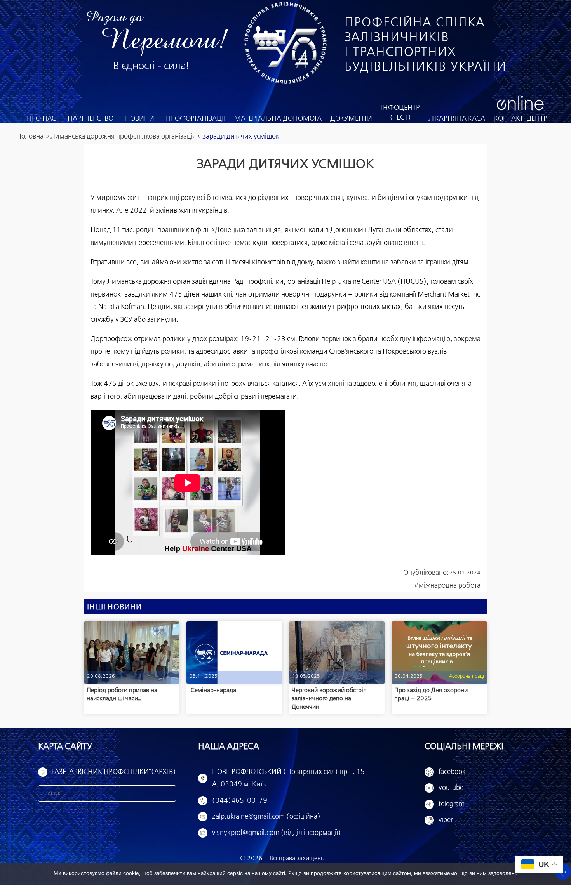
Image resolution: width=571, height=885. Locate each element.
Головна (31, 136)
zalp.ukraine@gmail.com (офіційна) (266, 816)
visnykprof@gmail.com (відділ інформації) (276, 832)
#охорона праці (466, 676)
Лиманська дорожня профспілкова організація (123, 136)
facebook (452, 772)
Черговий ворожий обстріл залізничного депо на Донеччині (329, 698)
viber (446, 820)
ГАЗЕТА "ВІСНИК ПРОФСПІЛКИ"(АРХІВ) (114, 772)
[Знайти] (168, 793)
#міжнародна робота (447, 585)
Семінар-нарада (212, 690)
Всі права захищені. (297, 858)
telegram (452, 804)
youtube (451, 787)
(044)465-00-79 (239, 800)
